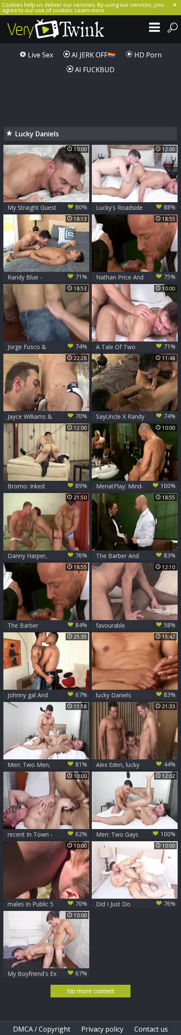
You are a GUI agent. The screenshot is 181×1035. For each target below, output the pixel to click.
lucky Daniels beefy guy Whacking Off (136, 695)
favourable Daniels (136, 625)
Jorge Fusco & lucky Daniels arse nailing (47, 346)
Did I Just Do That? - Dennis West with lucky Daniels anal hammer (136, 904)
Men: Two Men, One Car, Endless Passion (47, 764)
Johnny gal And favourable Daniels (47, 695)
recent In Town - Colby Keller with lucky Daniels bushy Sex (47, 834)
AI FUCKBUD (93, 69)
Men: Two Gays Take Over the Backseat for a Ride (136, 834)
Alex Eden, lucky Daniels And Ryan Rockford (136, 764)
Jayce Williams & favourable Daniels (47, 416)
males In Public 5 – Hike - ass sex (47, 904)
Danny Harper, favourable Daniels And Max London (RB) (47, 555)
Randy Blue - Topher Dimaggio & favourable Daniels (47, 277)
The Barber (47, 625)
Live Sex (39, 55)
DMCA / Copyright (41, 1029)
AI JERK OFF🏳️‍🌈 (93, 55)
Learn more (89, 10)
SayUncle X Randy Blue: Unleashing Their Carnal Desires (136, 416)
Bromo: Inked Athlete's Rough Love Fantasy (47, 486)
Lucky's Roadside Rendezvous (136, 207)
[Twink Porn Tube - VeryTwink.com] (56, 29)
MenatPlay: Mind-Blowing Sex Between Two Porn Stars (136, 486)
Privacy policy (102, 1029)
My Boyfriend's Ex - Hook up (47, 973)
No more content (90, 991)
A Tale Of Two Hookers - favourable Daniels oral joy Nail (136, 346)
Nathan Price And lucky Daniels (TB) (136, 277)
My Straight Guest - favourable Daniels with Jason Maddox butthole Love (47, 207)
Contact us (151, 1029)
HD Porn (147, 55)
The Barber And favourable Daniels (136, 555)
